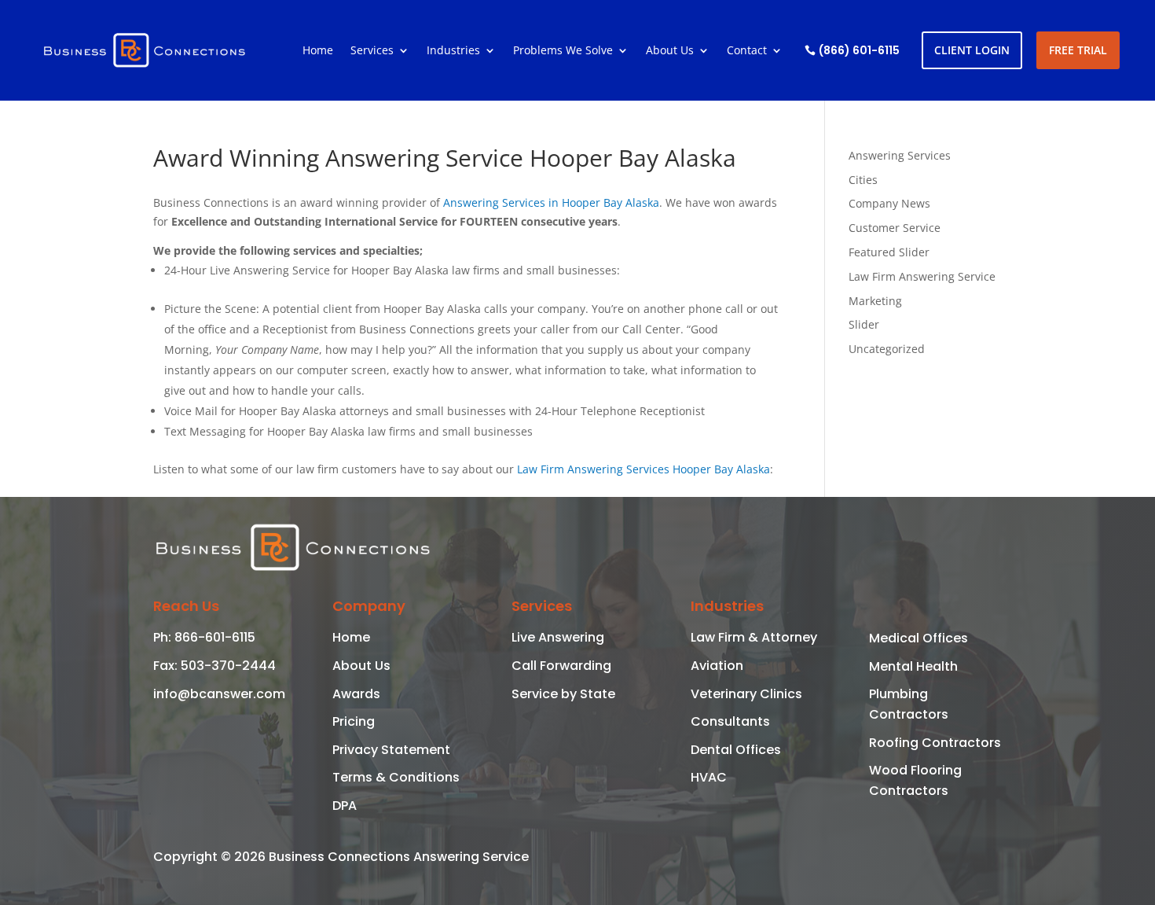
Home (317, 51)
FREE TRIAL (1078, 49)
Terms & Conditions (396, 777)
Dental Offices (736, 750)
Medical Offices (918, 638)
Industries (453, 51)
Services (372, 51)
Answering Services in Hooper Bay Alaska (551, 202)
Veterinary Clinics (746, 694)
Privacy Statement (391, 750)
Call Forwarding (561, 666)
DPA (344, 805)
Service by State (563, 694)
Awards (356, 694)
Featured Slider (889, 252)
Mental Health (913, 666)
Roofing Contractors (935, 743)
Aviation (717, 666)
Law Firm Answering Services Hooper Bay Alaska (643, 469)
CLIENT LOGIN (972, 49)
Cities (863, 179)
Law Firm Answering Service (922, 276)
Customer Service (894, 227)
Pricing (353, 721)
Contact (747, 51)
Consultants (730, 721)
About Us (670, 51)
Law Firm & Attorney (754, 637)
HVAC (709, 777)
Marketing (875, 300)
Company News (889, 203)
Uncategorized (887, 348)
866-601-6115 (213, 637)
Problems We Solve (563, 51)
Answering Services (900, 155)
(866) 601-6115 (859, 50)
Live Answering (558, 637)
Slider (864, 324)
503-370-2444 (227, 666)
